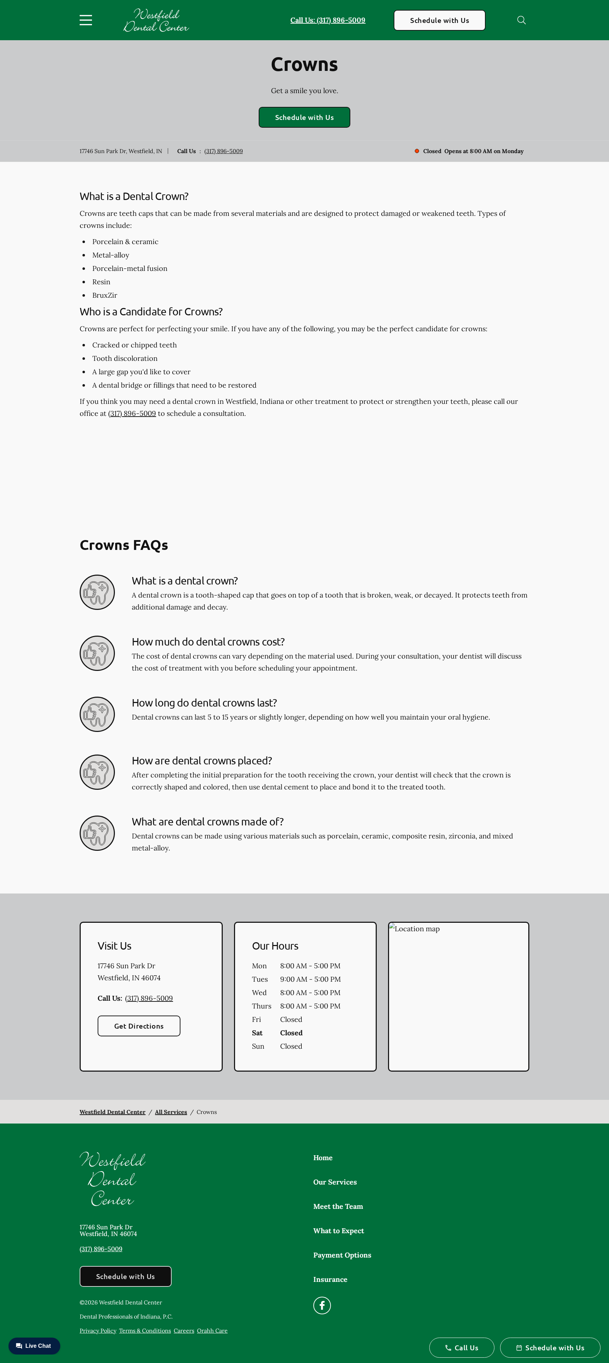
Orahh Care (212, 1330)
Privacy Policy (98, 1330)
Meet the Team (338, 1206)
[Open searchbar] (521, 20)
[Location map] (458, 997)
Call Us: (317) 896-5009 (327, 20)
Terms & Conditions (145, 1330)
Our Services (335, 1181)
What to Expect (338, 1230)
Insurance (330, 1279)
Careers (184, 1330)
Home (323, 1157)
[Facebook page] (322, 1305)
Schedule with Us (439, 20)
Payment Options (342, 1254)
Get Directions (139, 1025)
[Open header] (87, 20)
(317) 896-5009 (223, 151)
